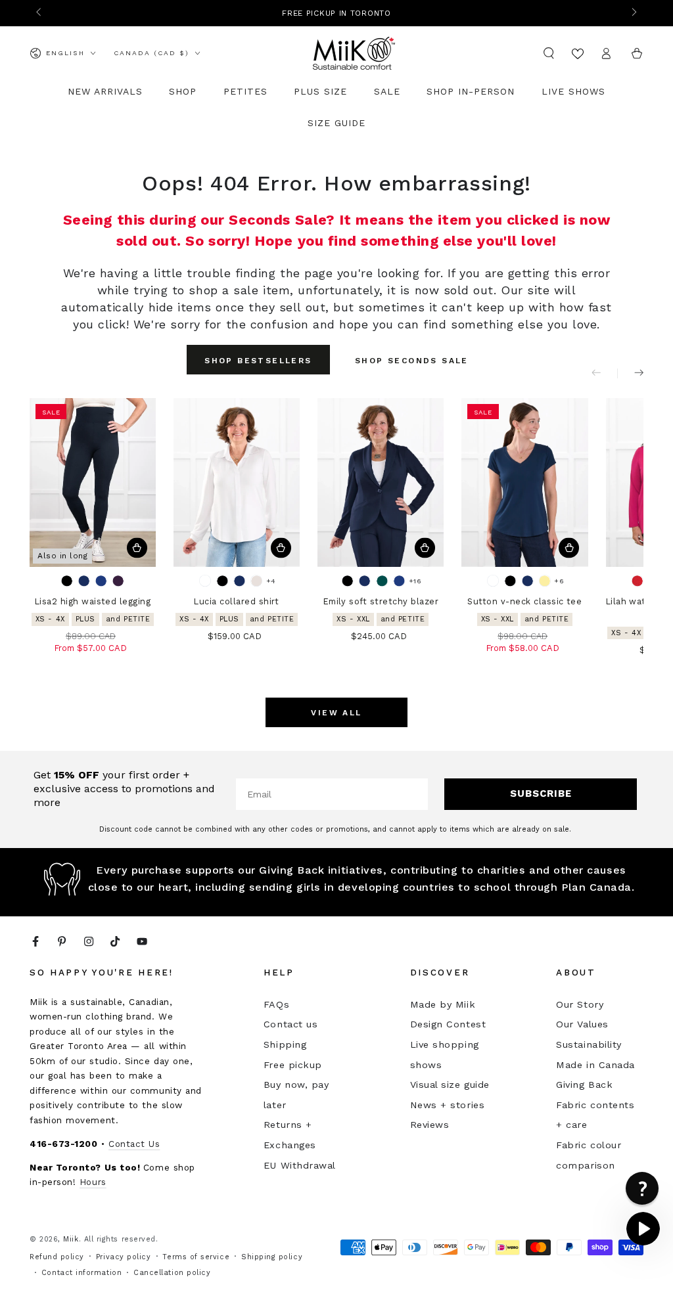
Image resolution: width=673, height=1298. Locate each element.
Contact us (290, 1024)
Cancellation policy (171, 1272)
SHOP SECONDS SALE (412, 360)
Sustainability (589, 1044)
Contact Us (134, 1143)
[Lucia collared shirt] (237, 482)
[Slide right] (633, 13)
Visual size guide (450, 1084)
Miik (70, 1239)
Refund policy (57, 1257)
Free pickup (293, 1065)
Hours (93, 1181)
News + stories (447, 1105)
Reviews (430, 1124)
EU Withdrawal (300, 1165)
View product (137, 548)
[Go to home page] (354, 53)
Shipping (285, 1044)
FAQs (276, 1004)
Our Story (579, 1004)
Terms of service (195, 1257)
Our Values (582, 1024)
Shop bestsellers (258, 360)
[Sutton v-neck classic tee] (524, 482)
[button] (549, 53)
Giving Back (584, 1084)
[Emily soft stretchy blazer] (380, 482)
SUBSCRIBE (541, 793)
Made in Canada (595, 1065)
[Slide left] (40, 13)
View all (336, 712)
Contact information (81, 1272)
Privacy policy (123, 1257)
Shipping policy (271, 1257)
